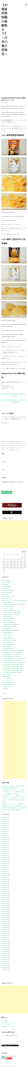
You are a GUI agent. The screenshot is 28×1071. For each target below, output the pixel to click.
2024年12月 (5, 837)
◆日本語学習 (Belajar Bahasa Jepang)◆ (12, 650)
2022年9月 (4, 877)
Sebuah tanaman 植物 (8, 626)
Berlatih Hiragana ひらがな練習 (10, 654)
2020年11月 (5, 921)
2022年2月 (4, 891)
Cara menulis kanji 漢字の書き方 (11, 660)
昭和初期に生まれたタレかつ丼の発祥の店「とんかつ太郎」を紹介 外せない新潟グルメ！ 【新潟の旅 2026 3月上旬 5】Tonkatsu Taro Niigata (14, 807)
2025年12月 (5, 829)
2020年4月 (4, 935)
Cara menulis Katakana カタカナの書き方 (13, 662)
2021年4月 (4, 911)
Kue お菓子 (6, 616)
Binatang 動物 (5, 586)
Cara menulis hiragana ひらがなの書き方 (13, 658)
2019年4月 (4, 959)
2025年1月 (4, 835)
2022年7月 (4, 881)
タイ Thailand (6, 678)
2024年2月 (4, 853)
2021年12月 (5, 895)
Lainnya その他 (5, 592)
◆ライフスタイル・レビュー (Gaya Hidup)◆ (13, 600)
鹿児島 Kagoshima (7, 648)
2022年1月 (4, 893)
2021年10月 (5, 899)
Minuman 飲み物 (7, 622)
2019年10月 (5, 947)
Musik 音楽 (5, 594)
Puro (15, 1066)
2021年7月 (4, 905)
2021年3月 (4, 913)
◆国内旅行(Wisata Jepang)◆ (9, 630)
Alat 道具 (4, 584)
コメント (4, 423)
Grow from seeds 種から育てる (10, 610)
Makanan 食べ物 (7, 618)
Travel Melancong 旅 (8, 640)
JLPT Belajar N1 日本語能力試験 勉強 (12, 664)
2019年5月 (4, 957)
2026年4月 (4, 821)
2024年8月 (4, 843)
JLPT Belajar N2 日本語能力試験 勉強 (12, 666)
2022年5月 (4, 885)
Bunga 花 (4, 588)
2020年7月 (4, 929)
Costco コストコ (7, 608)
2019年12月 (5, 943)
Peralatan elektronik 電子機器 (10, 624)
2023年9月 (4, 861)
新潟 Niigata (6, 646)
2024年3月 (4, 851)
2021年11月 (5, 897)
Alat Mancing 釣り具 (8, 684)
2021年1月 (4, 917)
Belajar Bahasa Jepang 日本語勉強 (12, 652)
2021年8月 (4, 903)
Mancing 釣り (6, 686)
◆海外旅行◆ (5, 676)
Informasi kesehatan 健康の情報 (11, 612)
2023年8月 (4, 863)
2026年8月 (4, 817)
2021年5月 (4, 909)
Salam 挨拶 (6, 674)
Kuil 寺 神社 (6, 636)
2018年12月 (5, 967)
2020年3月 (4, 937)
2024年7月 (4, 845)
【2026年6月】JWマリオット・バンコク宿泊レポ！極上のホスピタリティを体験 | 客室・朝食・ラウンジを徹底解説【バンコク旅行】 (14, 791)
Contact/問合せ (5, 1020)
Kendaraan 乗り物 (7, 590)
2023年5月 (4, 867)
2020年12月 (5, 919)
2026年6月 (4, 819)
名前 (3, 453)
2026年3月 (4, 823)
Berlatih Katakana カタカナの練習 (11, 656)
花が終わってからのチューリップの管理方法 (12, 803)
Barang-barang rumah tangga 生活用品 (12, 604)
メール (3, 461)
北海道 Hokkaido (7, 642)
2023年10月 (5, 859)
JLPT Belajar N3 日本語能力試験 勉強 (12, 668)
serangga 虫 (6, 628)
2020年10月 (5, 923)
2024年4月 (4, 849)
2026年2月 (4, 825)
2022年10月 (5, 875)
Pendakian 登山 (6, 598)
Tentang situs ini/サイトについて (9, 1022)
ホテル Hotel (6, 680)
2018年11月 (5, 969)
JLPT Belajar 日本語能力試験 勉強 (11, 672)
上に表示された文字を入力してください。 (12, 482)
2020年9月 (4, 925)
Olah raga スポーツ (6, 596)
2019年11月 (5, 945)
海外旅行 (4, 688)
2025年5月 (4, 831)
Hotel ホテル (6, 634)
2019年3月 (4, 961)
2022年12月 (5, 873)
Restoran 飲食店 (7, 638)
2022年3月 (4, 889)
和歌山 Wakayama (7, 644)
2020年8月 (4, 927)
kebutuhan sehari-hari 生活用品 (10, 614)
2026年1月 (4, 827)
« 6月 (3, 572)
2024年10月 (5, 839)
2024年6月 (4, 847)
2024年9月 (4, 841)
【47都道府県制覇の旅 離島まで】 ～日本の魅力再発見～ (4, 29)
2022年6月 (4, 883)
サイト (3, 469)
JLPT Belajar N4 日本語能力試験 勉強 (12, 670)
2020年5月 (4, 933)
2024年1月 (4, 855)
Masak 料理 (6, 620)
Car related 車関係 (7, 606)
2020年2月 (4, 939)
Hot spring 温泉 (7, 632)
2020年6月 (4, 931)
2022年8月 (4, 879)
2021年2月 (4, 915)
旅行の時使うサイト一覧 (7, 1026)
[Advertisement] (14, 78)
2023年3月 (4, 871)
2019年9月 (4, 949)
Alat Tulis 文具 (5, 582)
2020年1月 (4, 941)
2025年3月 (4, 833)
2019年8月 (4, 951)
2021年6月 (4, 907)
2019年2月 (4, 963)
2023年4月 (4, 869)
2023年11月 (5, 857)
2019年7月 (4, 953)
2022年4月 (4, 887)
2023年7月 (4, 865)
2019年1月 (4, 965)
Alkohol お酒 (6, 602)
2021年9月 (4, 901)
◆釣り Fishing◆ (6, 682)
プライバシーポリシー (6, 1024)
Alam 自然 (4, 580)
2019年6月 (4, 955)
